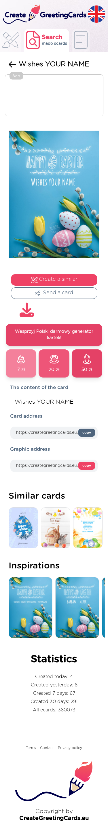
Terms (31, 748)
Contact (47, 748)
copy (86, 432)
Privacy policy (70, 748)
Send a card (58, 292)
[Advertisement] (54, 96)
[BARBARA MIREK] (78, 608)
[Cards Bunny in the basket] (57, 528)
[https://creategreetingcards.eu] (44, 14)
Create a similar (58, 279)
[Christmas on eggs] (25, 528)
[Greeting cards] (10, 41)
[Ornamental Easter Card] (89, 528)
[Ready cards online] (81, 40)
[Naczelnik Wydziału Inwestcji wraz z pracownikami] (32, 608)
